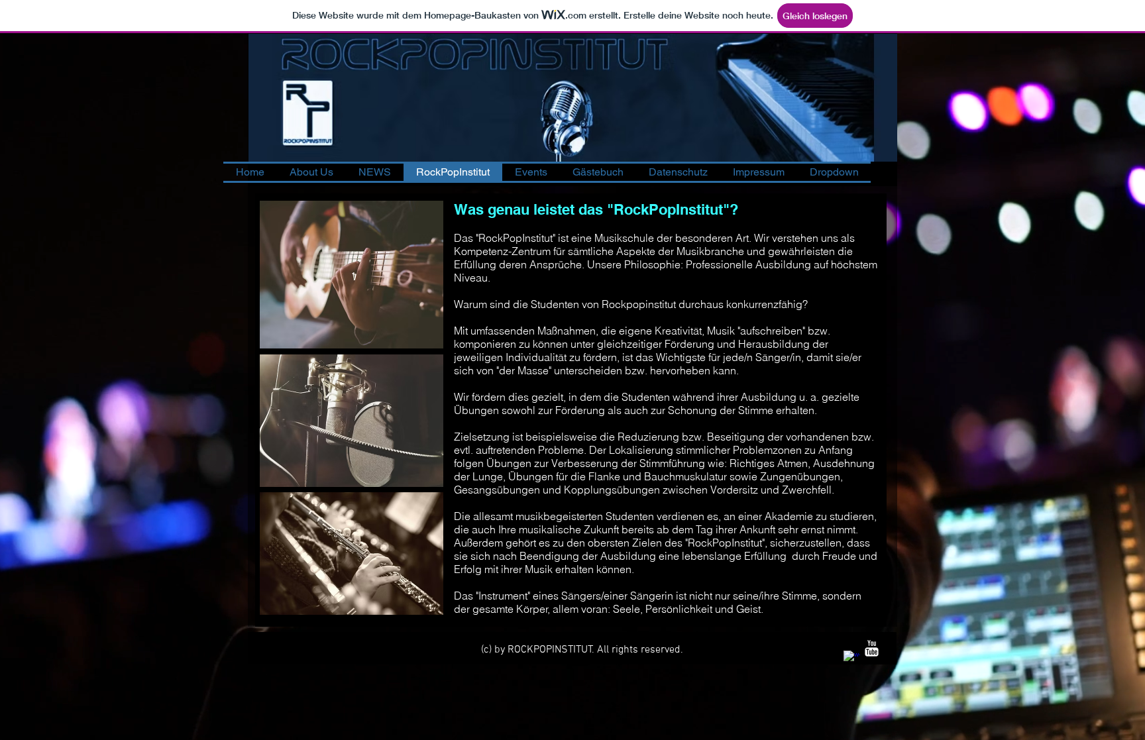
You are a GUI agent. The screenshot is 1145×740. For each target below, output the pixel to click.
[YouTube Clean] (871, 648)
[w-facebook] (852, 659)
